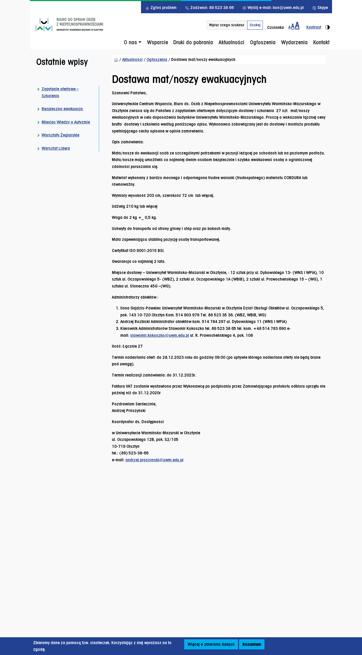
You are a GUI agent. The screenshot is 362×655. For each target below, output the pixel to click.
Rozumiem (251, 644)
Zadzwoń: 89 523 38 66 (211, 7)
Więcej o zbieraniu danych (211, 644)
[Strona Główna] (116, 59)
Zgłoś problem (162, 7)
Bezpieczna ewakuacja (63, 108)
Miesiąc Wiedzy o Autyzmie (66, 122)
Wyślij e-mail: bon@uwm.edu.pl (275, 7)
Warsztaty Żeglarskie (60, 135)
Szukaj (255, 25)
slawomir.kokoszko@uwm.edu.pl (159, 335)
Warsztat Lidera (56, 148)
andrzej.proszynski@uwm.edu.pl (154, 459)
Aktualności (132, 59)
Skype (322, 7)
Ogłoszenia (157, 59)
